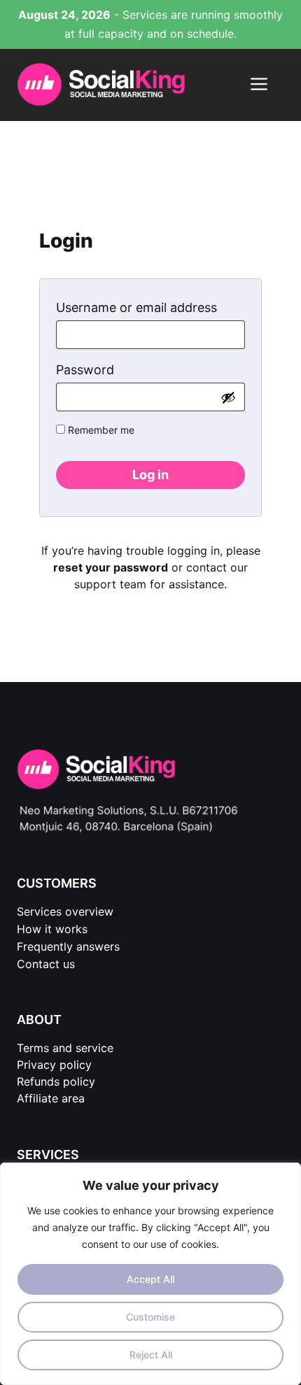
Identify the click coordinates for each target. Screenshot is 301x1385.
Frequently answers (68, 946)
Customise (150, 1317)
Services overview (65, 911)
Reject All (151, 1355)
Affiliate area (51, 1098)
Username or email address (150, 307)
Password (112, 369)
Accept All (150, 1279)
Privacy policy (54, 1065)
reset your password (110, 567)
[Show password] (228, 397)
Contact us (46, 964)
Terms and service (65, 1048)
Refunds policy (56, 1081)
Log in (150, 474)
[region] (150, 1274)
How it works (52, 929)
